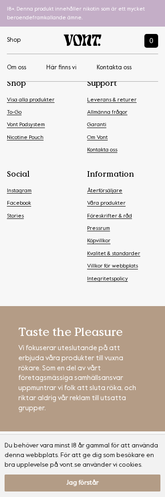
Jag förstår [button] (82, 483)
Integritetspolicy (107, 279)
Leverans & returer (112, 100)
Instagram (19, 191)
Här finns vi (61, 68)
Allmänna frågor (107, 112)
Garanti (96, 125)
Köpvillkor (98, 241)
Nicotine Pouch (25, 137)
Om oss (16, 68)
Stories (15, 216)
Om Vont (97, 137)
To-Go (14, 112)
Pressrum (98, 228)
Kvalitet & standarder (113, 254)
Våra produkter (106, 203)
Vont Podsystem (26, 125)
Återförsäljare (104, 191)
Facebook (19, 203)
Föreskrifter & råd (109, 216)
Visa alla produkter (31, 100)
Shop (14, 40)
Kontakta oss (114, 68)
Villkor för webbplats (112, 266)
